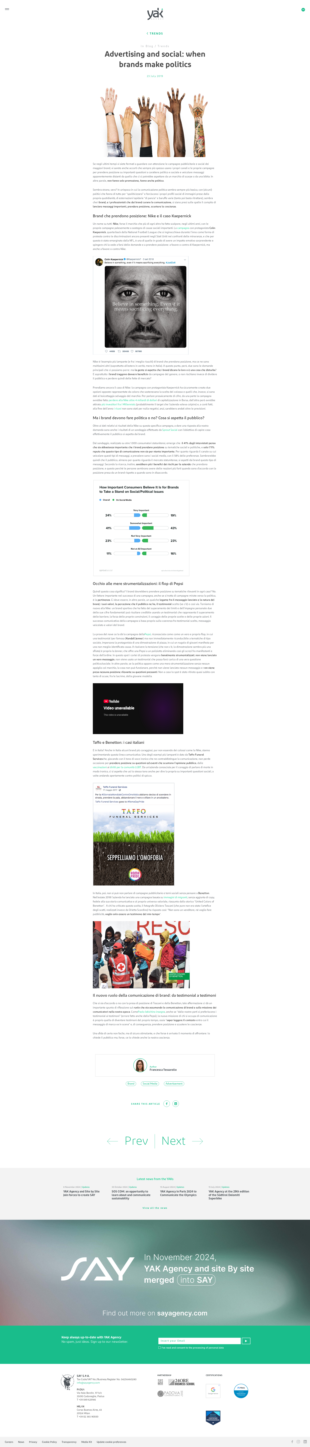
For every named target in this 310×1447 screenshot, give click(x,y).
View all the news (155, 1208)
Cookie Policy (49, 1442)
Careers (9, 1442)
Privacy (33, 1442)
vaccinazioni (100, 767)
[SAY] (155, 1273)
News (21, 1442)
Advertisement (174, 1083)
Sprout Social (169, 430)
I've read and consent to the (193, 1348)
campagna (183, 228)
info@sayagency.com (88, 1383)
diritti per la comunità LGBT (125, 767)
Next (173, 1141)
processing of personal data (208, 1348)
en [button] (303, 9)
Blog (149, 46)
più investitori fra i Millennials (118, 404)
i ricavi (117, 408)
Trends (163, 46)
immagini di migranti (175, 897)
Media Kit (86, 1442)
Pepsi (148, 634)
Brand (131, 1083)
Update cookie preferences (111, 1442)
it (298, 9)
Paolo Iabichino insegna (151, 1012)
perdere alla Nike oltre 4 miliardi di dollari (133, 400)
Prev (136, 1141)
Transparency (69, 1442)
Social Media (150, 1083)
